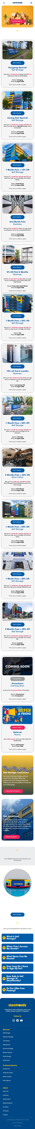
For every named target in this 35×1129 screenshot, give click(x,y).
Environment (6, 1099)
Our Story (5, 1107)
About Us (5, 1091)
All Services (6, 1060)
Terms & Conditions (17, 1123)
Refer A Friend (7, 1076)
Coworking (6, 1041)
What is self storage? (13, 938)
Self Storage (6, 1033)
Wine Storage (7, 1056)
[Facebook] (17, 1020)
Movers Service (7, 1052)
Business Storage (8, 1048)
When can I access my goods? (17, 948)
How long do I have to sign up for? (17, 968)
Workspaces (6, 1044)
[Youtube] (21, 1020)
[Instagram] (13, 1020)
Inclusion (6, 1095)
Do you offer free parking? (16, 990)
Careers (5, 1115)
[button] (31, 3)
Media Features (7, 1103)
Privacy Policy (17, 1126)
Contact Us (6, 1069)
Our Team (6, 1111)
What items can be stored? (17, 958)
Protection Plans (8, 1072)
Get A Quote (7, 1080)
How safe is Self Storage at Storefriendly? (15, 978)
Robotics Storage (8, 1037)
